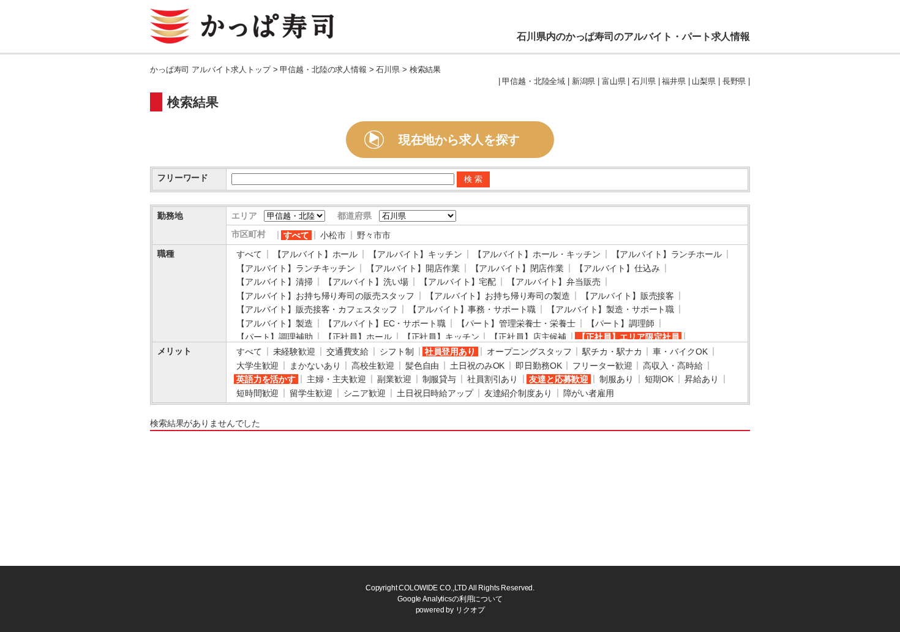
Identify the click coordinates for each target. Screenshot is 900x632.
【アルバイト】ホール (315, 254)
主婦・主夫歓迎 (336, 379)
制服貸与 (439, 379)
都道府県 (354, 215)
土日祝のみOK (477, 366)
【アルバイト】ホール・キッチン (537, 254)
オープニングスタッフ (529, 351)
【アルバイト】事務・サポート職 (472, 309)
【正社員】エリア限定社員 (628, 337)
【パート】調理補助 (274, 337)
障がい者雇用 (588, 393)
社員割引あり (492, 379)
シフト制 (396, 351)
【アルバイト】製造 (274, 323)
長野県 (734, 81)
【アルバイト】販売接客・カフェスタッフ (316, 309)
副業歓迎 (394, 379)
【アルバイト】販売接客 (627, 296)
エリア (244, 215)
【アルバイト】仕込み (617, 268)
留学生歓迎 (311, 393)
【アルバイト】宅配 (457, 282)
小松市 (333, 235)
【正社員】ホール (358, 337)
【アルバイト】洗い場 (366, 282)
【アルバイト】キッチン (415, 254)
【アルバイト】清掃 (274, 282)
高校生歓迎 (372, 366)
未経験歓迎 (294, 351)
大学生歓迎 (257, 366)
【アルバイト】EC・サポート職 (385, 323)
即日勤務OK (538, 366)
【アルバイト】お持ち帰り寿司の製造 (498, 296)
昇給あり (701, 379)
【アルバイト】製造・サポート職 (610, 309)
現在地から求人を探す (459, 139)
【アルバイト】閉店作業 (517, 268)
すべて (296, 235)
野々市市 (374, 235)
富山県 (614, 81)
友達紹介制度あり (518, 393)
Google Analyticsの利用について (450, 599)
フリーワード (182, 177)
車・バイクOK (680, 351)
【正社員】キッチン (441, 337)
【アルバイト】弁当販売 (553, 282)
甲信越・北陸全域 (533, 81)
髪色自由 (422, 366)
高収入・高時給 (672, 366)
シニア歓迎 (364, 393)
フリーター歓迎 (602, 366)
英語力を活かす (266, 379)
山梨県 (704, 81)
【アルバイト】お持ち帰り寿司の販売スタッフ (325, 296)
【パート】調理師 (620, 323)
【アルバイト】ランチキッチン (295, 268)
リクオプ (470, 610)
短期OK (659, 379)
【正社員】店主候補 (528, 337)
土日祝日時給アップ (435, 393)
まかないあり (315, 366)
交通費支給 (347, 351)
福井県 (674, 81)
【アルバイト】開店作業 (412, 268)
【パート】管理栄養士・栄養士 (516, 323)
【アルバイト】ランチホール (667, 254)
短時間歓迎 (257, 393)
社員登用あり (450, 351)
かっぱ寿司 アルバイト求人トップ (210, 70)
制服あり (616, 379)
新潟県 (584, 81)
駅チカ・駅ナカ (612, 351)
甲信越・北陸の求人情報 (323, 70)
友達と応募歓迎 (558, 379)
